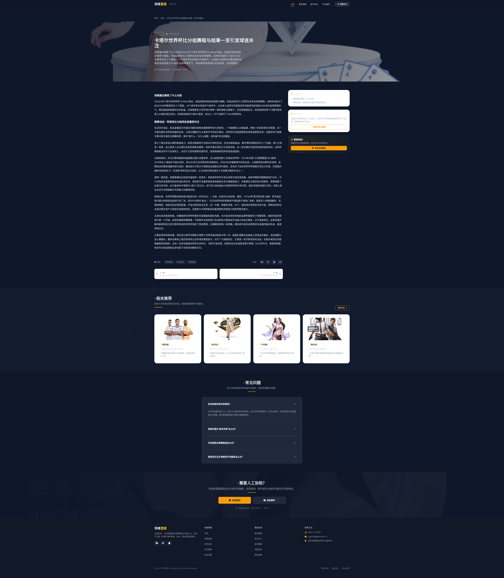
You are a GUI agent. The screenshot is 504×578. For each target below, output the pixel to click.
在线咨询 (236, 500)
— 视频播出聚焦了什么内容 (302, 99)
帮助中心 (343, 4)
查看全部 (341, 308)
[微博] (163, 543)
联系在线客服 (320, 148)
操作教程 (258, 544)
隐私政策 (258, 555)
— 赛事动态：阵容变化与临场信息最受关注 (308, 102)
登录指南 (302, 4)
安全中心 (258, 539)
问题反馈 (258, 549)
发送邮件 (271, 500)
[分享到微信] (261, 262)
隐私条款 (325, 568)
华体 (160, 528)
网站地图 (346, 568)
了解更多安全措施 (319, 127)
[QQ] (169, 543)
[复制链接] (280, 262)
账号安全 (314, 4)
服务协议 (335, 568)
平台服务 (326, 4)
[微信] (156, 543)
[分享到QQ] (274, 262)
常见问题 (208, 555)
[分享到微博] (268, 262)
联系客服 (258, 533)
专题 (162, 18)
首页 (293, 4)
